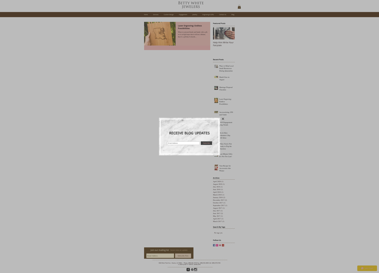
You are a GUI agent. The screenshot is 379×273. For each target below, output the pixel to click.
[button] (223, 119)
